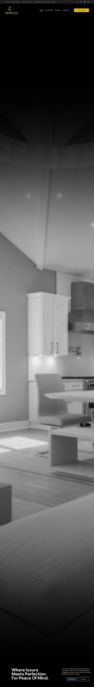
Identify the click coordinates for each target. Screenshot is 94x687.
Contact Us (72, 679)
